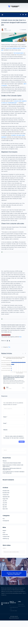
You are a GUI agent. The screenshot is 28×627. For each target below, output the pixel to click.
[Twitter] (23, 15)
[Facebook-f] (20, 15)
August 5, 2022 (7, 30)
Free (9, 347)
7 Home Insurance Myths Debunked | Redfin (12, 462)
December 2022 (6, 490)
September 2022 (6, 496)
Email (5, 423)
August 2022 (5, 498)
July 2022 (5, 500)
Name (5, 417)
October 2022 (5, 494)
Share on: (3, 340)
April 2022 (5, 506)
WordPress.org (6, 538)
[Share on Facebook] (7, 341)
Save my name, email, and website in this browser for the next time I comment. (13, 437)
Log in (4, 532)
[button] (2, 15)
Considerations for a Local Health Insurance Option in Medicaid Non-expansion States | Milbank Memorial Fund (13, 377)
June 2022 (5, 502)
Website (5, 429)
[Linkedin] (26, 15)
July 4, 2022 (8, 388)
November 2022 (6, 492)
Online (4, 548)
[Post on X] (9, 341)
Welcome (5, 460)
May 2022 (5, 504)
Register (4, 530)
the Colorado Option (18, 53)
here (20, 336)
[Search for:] (14, 450)
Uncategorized (6, 520)
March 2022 (5, 508)
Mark (5, 28)
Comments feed (6, 536)
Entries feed (5, 534)
